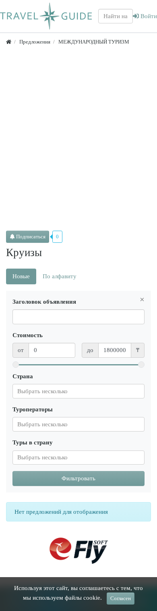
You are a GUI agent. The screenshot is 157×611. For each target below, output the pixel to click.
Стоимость (27, 335)
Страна (22, 376)
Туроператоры (32, 409)
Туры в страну (32, 442)
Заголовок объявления (44, 301)
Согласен (120, 598)
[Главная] (8, 42)
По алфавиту (59, 276)
